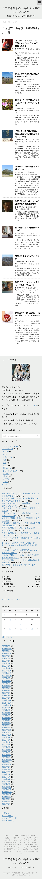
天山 (24, 81)
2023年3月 (6, 663)
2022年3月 (6, 693)
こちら (34, 405)
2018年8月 (6, 799)
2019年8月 (6, 769)
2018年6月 (6, 804)
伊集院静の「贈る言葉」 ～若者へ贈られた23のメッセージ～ (27, 315)
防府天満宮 (33, 174)
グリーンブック (22, 290)
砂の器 (26, 209)
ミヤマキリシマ (22, 110)
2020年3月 (6, 752)
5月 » (10, 637)
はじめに (6, 474)
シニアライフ (32, 233)
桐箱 (19, 237)
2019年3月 (6, 782)
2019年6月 (6, 774)
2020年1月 (6, 757)
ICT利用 (6, 451)
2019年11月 (7, 762)
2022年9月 (6, 678)
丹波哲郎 (20, 209)
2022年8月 (6, 681)
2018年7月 (6, 802)
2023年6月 (6, 656)
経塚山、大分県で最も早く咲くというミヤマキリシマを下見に (27, 103)
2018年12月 (7, 789)
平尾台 (31, 264)
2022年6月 (6, 686)
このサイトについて (10, 446)
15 (4, 624)
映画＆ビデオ (32, 207)
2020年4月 (6, 750)
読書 (37, 139)
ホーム (7, 835)
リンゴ (28, 323)
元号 (22, 53)
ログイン (5, 813)
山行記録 (31, 79)
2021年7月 (6, 713)
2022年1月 (6, 698)
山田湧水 (32, 110)
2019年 (10, 22)
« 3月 (4, 637)
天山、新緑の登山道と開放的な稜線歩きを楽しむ (27, 75)
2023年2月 (6, 666)
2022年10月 (7, 676)
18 (21, 624)
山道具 (5, 482)
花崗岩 (26, 174)
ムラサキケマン (22, 264)
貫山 (16, 266)
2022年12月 (7, 671)
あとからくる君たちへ (11, 471)
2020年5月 (6, 747)
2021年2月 (6, 725)
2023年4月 (6, 661)
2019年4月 (6, 779)
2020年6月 (6, 745)
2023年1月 (6, 668)
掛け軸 (35, 235)
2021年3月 (6, 723)
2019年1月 (6, 787)
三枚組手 (29, 235)
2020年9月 (6, 737)
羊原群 (36, 264)
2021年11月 (7, 703)
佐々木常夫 (21, 142)
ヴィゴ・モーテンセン (26, 292)
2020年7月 (6, 742)
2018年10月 (7, 794)
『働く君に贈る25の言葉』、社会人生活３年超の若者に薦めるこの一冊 (27, 134)
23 (10, 629)
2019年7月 (6, 772)
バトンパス (31, 139)
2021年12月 (7, 700)
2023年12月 (7, 649)
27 (32, 629)
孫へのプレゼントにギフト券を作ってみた (19, 565)
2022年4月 (6, 691)
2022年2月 (6, 695)
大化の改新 (35, 53)
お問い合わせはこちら (11, 599)
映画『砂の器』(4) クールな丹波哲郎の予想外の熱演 (27, 202)
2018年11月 (7, 792)
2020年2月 (6, 755)
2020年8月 (6, 740)
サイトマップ (26, 838)
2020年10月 (7, 735)
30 (10, 633)
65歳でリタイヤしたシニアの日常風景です (21, 867)
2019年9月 (6, 767)
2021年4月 (6, 720)
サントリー (21, 323)
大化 (29, 53)
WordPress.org (8, 820)
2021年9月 (6, 708)
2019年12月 (7, 760)
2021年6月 (6, 715)
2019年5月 (6, 777)
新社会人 (22, 325)
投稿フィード (7, 816)
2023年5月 (6, 658)
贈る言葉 (29, 325)
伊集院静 (34, 323)
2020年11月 (7, 732)
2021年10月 (7, 705)
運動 (4, 463)
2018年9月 (6, 797)
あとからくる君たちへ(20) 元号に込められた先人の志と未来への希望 (27, 43)
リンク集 (14, 840)
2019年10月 (7, 765)
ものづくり (21, 235)
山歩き (4, 476)
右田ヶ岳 (20, 174)
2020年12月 (7, 730)
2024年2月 (6, 646)
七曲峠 (19, 81)
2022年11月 (7, 673)
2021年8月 (6, 710)
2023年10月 (7, 654)
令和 (18, 53)
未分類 (4, 484)
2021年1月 (6, 728)
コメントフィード (9, 818)
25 (21, 629)
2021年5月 (6, 718)
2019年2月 (6, 784)
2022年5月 (6, 688)
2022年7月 (6, 683)
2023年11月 (7, 651)
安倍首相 (18, 55)
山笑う (29, 81)
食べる (5, 466)
